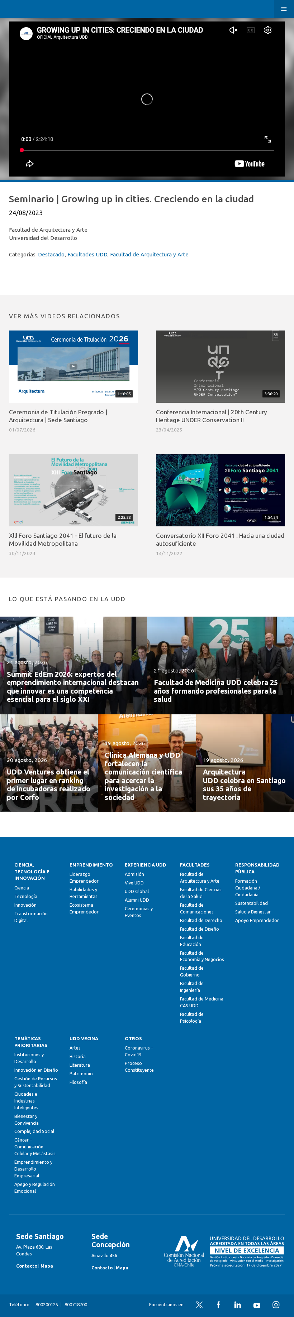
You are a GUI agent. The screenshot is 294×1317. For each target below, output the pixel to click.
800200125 (46, 1304)
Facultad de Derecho (201, 920)
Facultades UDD (87, 254)
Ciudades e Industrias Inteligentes (26, 1100)
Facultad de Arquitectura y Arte (149, 254)
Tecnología (25, 896)
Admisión (134, 874)
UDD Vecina (84, 1038)
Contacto (26, 1265)
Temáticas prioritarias (30, 1042)
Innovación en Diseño (36, 1069)
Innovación (25, 904)
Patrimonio (81, 1073)
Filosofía (78, 1082)
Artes (75, 1047)
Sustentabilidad (251, 903)
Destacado (51, 254)
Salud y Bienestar (253, 911)
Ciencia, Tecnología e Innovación (31, 871)
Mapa (47, 1265)
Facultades (195, 864)
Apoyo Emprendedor (257, 920)
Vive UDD (134, 882)
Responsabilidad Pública (257, 868)
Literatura (80, 1064)
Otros (133, 1038)
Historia (78, 1056)
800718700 (76, 1304)
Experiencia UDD (145, 864)
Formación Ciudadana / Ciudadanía (247, 887)
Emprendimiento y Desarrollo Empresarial (33, 1168)
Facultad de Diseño (199, 928)
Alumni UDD (137, 899)
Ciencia (21, 887)
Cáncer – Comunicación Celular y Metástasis (35, 1146)
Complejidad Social (34, 1131)
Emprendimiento (91, 864)
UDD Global (137, 891)
